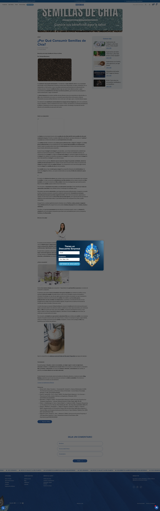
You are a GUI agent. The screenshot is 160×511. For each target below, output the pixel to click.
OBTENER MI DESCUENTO (69, 264)
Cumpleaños (62, 256)
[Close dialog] (102, 242)
